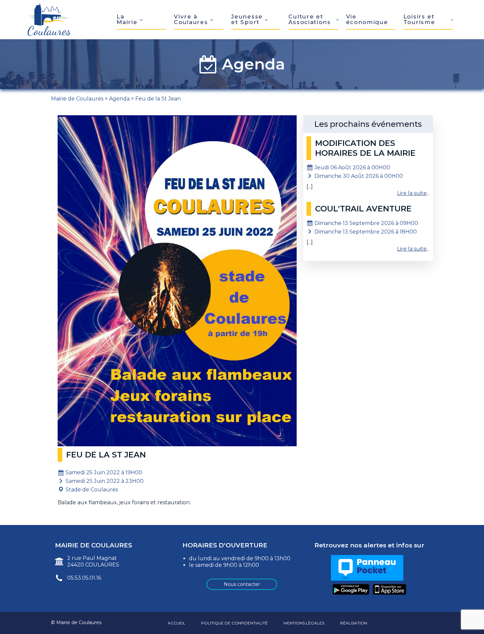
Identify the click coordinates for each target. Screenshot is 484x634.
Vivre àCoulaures (191, 19)
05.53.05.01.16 (84, 578)
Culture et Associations (309, 19)
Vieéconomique (367, 19)
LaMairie (127, 19)
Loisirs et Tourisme (419, 19)
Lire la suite (412, 193)
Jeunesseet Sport (247, 19)
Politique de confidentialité (234, 622)
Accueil (176, 622)
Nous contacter (242, 584)
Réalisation (353, 622)
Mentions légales (303, 622)
